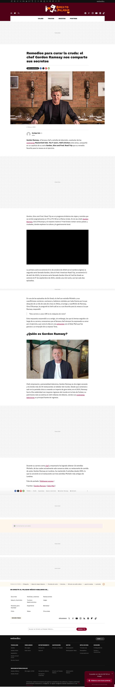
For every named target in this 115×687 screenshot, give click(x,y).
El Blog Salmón (98, 647)
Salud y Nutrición (51, 491)
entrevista (60, 324)
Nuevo (14, 13)
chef (47, 465)
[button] (37, 133)
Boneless (63, 584)
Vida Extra (28, 650)
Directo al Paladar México (57, 671)
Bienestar (46, 606)
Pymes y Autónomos (97, 651)
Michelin (73, 491)
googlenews (100, 13)
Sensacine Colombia (41, 674)
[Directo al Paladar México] (57, 9)
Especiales (41, 491)
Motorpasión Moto (71, 650)
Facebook (88, 13)
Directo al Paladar (57, 647)
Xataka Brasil (14, 673)
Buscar (18, 13)
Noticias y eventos (33, 596)
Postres (73, 18)
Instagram (92, 13)
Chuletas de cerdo (53, 584)
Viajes (40, 18)
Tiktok (104, 13)
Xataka (13, 647)
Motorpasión (69, 647)
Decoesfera (83, 650)
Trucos (51, 18)
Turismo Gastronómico (31, 601)
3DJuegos (27, 647)
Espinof (40, 650)
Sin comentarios (33, 68)
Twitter (43, 68)
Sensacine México (43, 671)
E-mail (49, 68)
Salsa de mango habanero (38, 584)
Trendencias (83, 647)
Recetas (62, 18)
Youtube (96, 13)
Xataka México (15, 671)
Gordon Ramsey (40, 486)
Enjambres (30, 606)
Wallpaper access (46, 481)
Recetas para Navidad (15, 607)
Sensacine (41, 647)
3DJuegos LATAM (29, 671)
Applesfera (14, 653)
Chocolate (46, 611)
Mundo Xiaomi (15, 660)
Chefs (34, 491)
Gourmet (14, 596)
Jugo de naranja (88, 584)
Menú (11, 13)
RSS (84, 618)
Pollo (12, 611)
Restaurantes (47, 596)
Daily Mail (51, 486)
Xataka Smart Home (15, 656)
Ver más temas (16, 618)
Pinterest (85, 13)
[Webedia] (15, 638)
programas (31, 143)
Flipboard (46, 68)
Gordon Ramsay (63, 491)
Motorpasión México (69, 671)
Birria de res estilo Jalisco (75, 584)
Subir (99, 638)
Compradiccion (84, 653)
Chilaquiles (26, 584)
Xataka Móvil (14, 650)
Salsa (28, 611)
